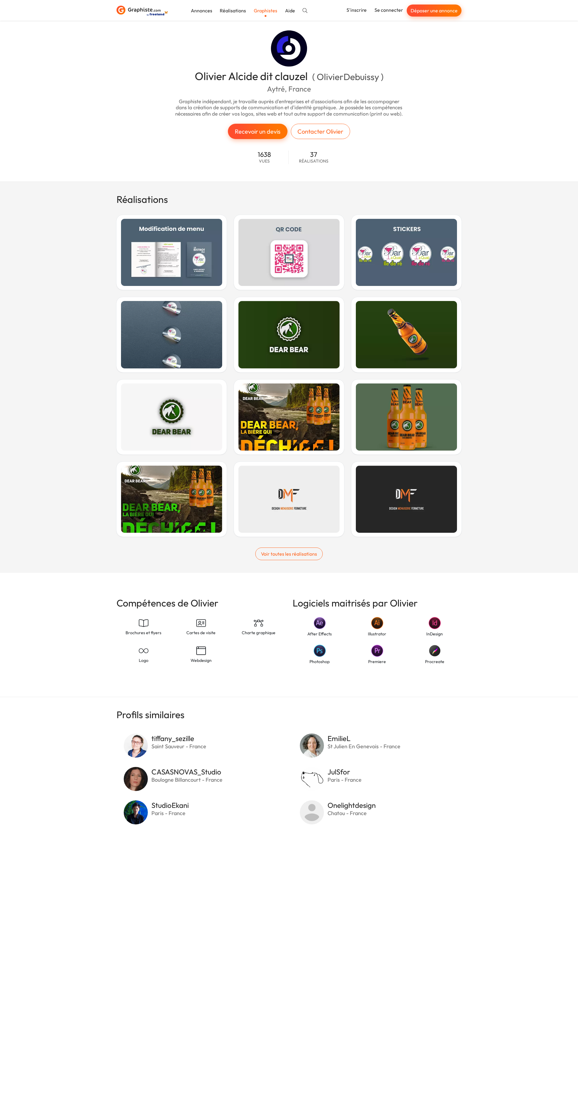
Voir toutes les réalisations (289, 554)
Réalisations (233, 11)
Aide (290, 11)
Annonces (201, 11)
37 (313, 157)
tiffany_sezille (172, 738)
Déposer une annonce (434, 11)
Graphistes (265, 11)
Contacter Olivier (320, 131)
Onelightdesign (352, 805)
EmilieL (339, 738)
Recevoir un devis (258, 131)
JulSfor (339, 771)
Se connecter (388, 10)
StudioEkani (170, 805)
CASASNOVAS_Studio (186, 771)
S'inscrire (356, 10)
